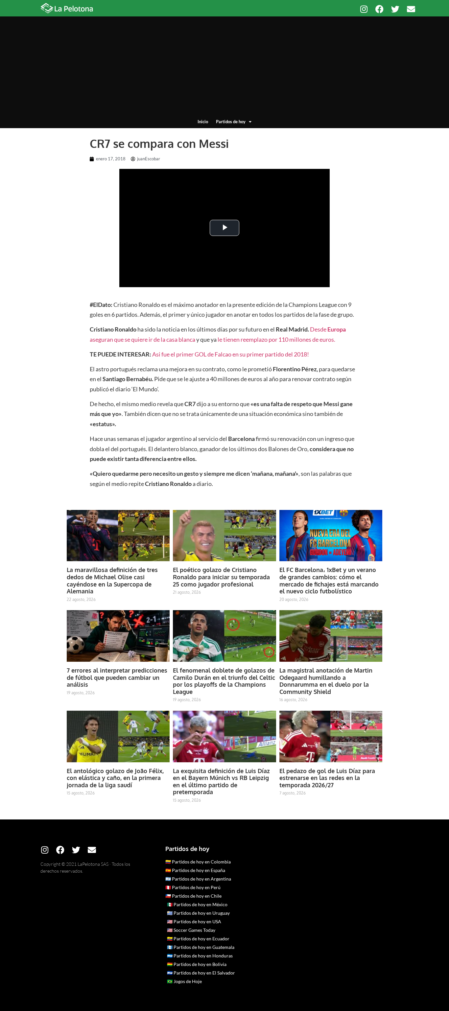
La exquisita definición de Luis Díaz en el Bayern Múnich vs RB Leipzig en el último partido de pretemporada (221, 781)
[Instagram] (364, 9)
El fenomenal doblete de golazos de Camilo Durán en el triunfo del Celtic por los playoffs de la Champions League (224, 681)
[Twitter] (395, 9)
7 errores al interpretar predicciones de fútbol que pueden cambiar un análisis (117, 677)
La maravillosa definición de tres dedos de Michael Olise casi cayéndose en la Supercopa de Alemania (112, 580)
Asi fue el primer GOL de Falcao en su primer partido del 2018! (230, 354)
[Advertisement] (224, 69)
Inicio (203, 121)
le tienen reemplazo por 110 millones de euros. (276, 339)
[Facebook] (379, 9)
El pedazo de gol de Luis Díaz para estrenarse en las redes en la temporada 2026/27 (327, 778)
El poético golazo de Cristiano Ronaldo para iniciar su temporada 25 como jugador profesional (221, 576)
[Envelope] (411, 9)
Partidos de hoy (231, 121)
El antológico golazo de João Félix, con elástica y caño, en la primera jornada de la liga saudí (115, 778)
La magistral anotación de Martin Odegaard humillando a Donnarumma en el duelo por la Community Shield (325, 681)
